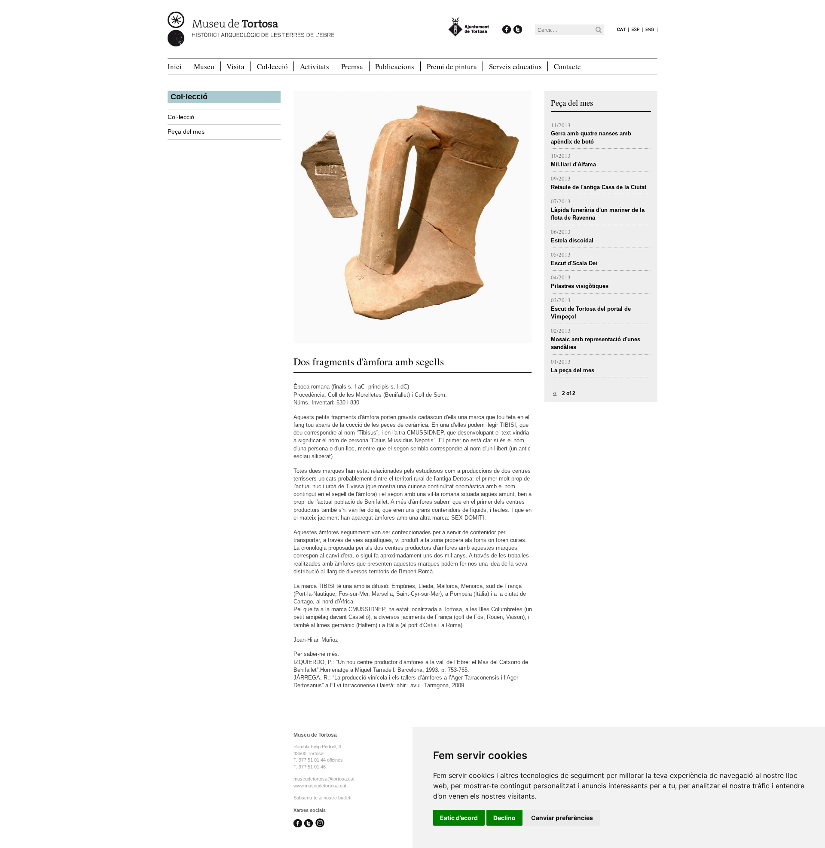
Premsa (352, 66)
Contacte (567, 66)
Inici (175, 66)
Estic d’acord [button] (459, 817)
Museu (204, 66)
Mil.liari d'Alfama (573, 164)
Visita (235, 66)
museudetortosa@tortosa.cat (323, 778)
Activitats (314, 66)
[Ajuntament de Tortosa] (468, 32)
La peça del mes (572, 370)
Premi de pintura (452, 66)
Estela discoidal (572, 240)
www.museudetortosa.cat (319, 785)
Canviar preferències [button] (562, 817)
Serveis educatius (515, 66)
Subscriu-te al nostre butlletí (322, 797)
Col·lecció (272, 66)
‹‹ (554, 393)
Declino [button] (504, 817)
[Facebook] (506, 20)
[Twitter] (517, 20)
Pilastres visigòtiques (579, 286)
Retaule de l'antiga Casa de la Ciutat (598, 187)
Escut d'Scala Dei (574, 263)
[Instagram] (319, 824)
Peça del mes (186, 131)
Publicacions (394, 66)
